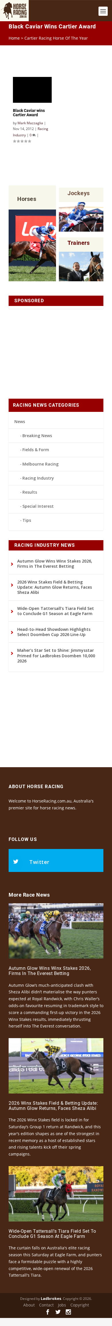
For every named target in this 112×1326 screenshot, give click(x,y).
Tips (26, 520)
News (19, 421)
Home (14, 38)
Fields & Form (35, 449)
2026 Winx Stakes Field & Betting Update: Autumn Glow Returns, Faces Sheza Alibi (54, 587)
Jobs (62, 1305)
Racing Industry (38, 478)
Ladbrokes (51, 1298)
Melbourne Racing (40, 464)
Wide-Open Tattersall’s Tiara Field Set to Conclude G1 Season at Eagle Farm (55, 611)
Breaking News (37, 435)
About (29, 1305)
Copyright (79, 1305)
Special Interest (38, 506)
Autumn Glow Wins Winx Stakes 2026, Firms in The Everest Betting (54, 563)
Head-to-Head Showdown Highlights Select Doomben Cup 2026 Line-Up (53, 632)
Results (29, 492)
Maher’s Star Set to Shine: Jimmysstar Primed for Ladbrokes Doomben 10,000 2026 (56, 655)
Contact (46, 1305)
